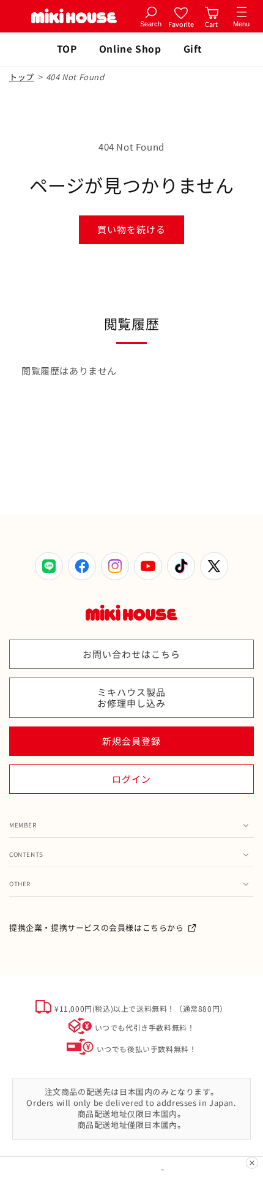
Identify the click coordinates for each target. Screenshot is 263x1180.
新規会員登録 (131, 740)
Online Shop (130, 48)
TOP (67, 48)
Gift (192, 48)
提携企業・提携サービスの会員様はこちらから (96, 927)
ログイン (131, 778)
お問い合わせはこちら (131, 654)
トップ (21, 77)
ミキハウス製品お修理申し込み (131, 697)
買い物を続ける (131, 229)
